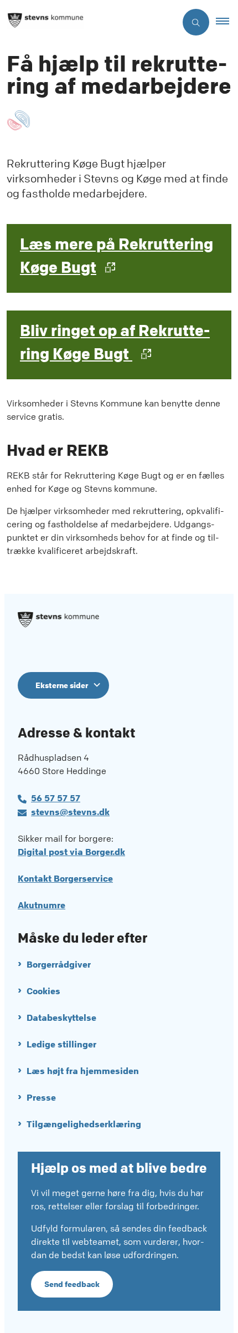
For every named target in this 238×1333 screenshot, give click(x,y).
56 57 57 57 (55, 798)
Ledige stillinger (61, 1044)
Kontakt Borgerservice (65, 878)
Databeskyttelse (61, 1018)
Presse (41, 1097)
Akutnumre (41, 905)
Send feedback (72, 1284)
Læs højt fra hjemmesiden (83, 1071)
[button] (227, 22)
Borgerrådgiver (59, 964)
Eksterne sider (61, 685)
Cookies (43, 991)
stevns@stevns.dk (70, 812)
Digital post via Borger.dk (71, 852)
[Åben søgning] (196, 22)
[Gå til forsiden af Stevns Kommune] (88, 22)
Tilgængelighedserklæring (84, 1124)
